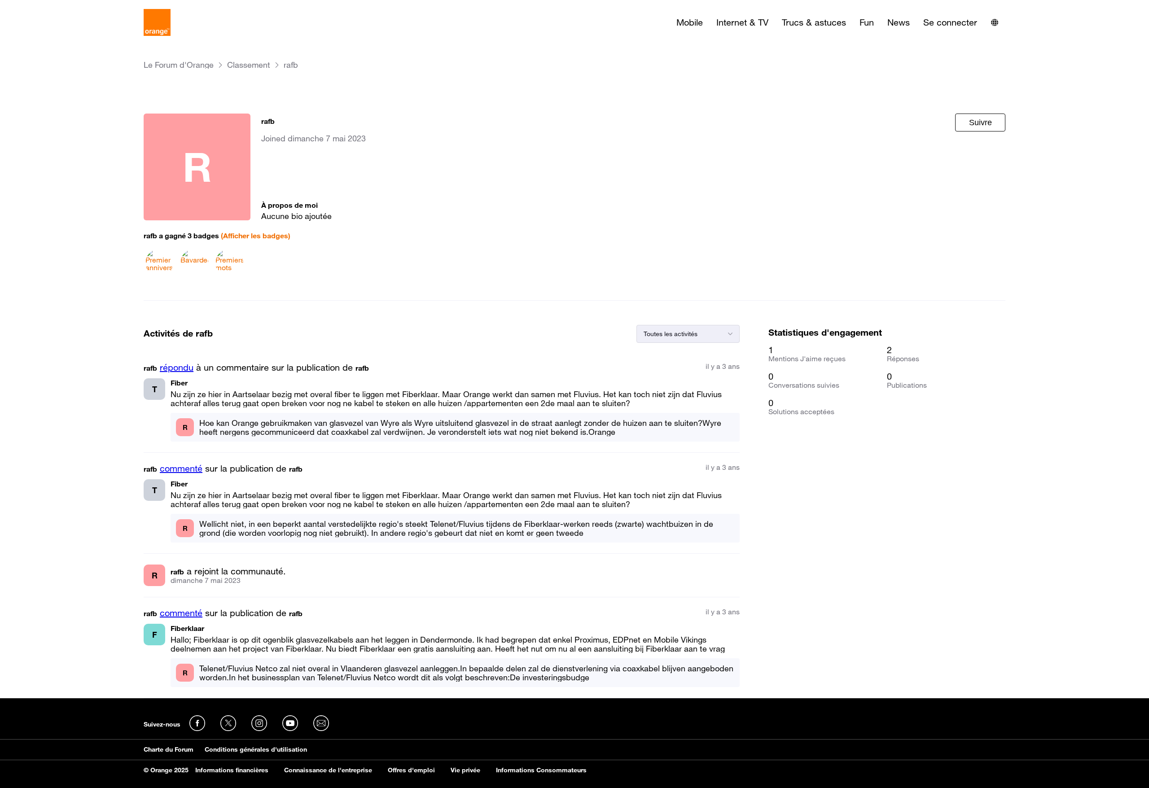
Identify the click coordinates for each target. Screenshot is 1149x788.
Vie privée (465, 770)
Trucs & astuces (814, 22)
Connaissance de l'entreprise (328, 770)
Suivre (980, 122)
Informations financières (231, 770)
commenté (181, 468)
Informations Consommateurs (541, 770)
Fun (867, 22)
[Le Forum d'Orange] (157, 22)
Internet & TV (742, 22)
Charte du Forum (168, 749)
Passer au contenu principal (48, 7)
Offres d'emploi (411, 770)
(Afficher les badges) (255, 235)
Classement (248, 65)
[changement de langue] (994, 22)
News (898, 22)
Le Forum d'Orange (179, 65)
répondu (176, 367)
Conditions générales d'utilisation (256, 749)
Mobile (689, 22)
